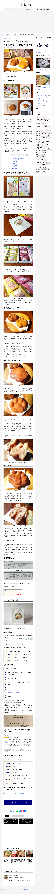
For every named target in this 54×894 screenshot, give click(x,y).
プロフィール (39, 52)
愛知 (48, 137)
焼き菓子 (18, 9)
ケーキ (23, 9)
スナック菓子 (46, 9)
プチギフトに (14, 161)
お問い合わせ (16, 889)
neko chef (7, 793)
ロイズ (38, 117)
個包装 (5, 47)
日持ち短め (43, 142)
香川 (38, 169)
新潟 (38, 139)
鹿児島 (44, 171)
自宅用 (40, 157)
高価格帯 (45, 169)
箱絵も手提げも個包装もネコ (17, 158)
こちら (13, 696)
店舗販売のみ (46, 135)
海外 (38, 150)
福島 (38, 154)
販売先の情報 (14, 168)
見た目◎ (11, 47)
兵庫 (44, 123)
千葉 (38, 129)
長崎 (48, 162)
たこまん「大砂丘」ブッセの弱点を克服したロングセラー (10, 821)
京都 (44, 117)
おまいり (27, 5)
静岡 (45, 167)
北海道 (47, 126)
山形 (38, 133)
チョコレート (12, 9)
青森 (38, 167)
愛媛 (43, 137)
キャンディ (28, 9)
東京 (8, 47)
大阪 (38, 131)
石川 (50, 150)
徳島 (37, 137)
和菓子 (33, 9)
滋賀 (44, 150)
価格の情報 (13, 166)
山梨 (44, 133)
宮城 (44, 131)
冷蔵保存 (38, 126)
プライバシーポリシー (6, 889)
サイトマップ (25, 889)
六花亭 (38, 123)
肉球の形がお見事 (15, 160)
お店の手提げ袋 (14, 165)
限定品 (45, 165)
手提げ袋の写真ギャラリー (42, 69)
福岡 (44, 152)
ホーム (6, 9)
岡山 (50, 133)
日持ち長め (42, 145)
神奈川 (38, 152)
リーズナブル (42, 113)
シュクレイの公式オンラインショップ (18, 802)
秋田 (43, 154)
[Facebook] (14, 811)
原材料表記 (13, 163)
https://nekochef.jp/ (13, 692)
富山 (49, 131)
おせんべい (39, 9)
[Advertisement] (27, 22)
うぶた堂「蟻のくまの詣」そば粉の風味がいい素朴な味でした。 (26, 821)
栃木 (46, 148)
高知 (38, 171)
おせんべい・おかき (43, 95)
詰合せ (40, 162)
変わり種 (45, 129)
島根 (38, 135)
